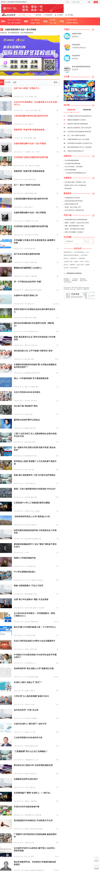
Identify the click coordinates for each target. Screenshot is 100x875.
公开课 (38, 23)
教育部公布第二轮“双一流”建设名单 (75, 185)
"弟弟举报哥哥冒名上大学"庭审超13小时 (32, 516)
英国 (26, 345)
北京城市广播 (68, 261)
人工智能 (37, 511)
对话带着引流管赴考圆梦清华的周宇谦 (31, 157)
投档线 (31, 96)
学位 (36, 345)
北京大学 (27, 400)
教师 (32, 359)
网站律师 (74, 280)
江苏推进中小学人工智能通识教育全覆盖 (32, 503)
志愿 (30, 787)
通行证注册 (83, 280)
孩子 (27, 414)
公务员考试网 (74, 267)
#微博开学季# (77, 33)
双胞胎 (33, 621)
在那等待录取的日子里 (71, 204)
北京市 (27, 110)
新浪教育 (75, 69)
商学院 (18, 20)
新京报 (66, 258)
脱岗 (32, 773)
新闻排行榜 (71, 110)
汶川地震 (38, 290)
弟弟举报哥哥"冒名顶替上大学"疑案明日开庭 (34, 668)
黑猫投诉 (75, 23)
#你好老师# (76, 44)
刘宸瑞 (27, 290)
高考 (9, 20)
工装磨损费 (28, 760)
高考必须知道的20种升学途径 (74, 201)
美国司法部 (34, 829)
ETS (87, 252)
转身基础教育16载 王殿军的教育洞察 (76, 219)
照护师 (34, 373)
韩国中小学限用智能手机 (25, 558)
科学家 (27, 746)
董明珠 (27, 428)
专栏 (51, 23)
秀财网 (87, 264)
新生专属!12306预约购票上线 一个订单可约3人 (35, 627)
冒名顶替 (31, 677)
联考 (38, 373)
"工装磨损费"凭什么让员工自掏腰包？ (31, 751)
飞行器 (27, 483)
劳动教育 (34, 718)
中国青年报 (73, 258)
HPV (26, 304)
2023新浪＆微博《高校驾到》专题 (75, 182)
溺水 (26, 331)
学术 (32, 856)
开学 (34, 248)
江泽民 (27, 649)
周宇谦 (37, 165)
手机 (34, 566)
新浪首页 (3, 2)
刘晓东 (27, 870)
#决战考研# (76, 55)
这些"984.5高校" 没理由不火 (27, 88)
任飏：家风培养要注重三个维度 (74, 226)
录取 (31, 110)
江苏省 (26, 511)
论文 (26, 856)
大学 (26, 96)
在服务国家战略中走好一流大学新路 (20, 29)
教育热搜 (52, 20)
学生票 (27, 248)
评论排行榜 (87, 110)
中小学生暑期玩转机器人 (25, 572)
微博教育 (75, 36)
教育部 (30, 138)
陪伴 (31, 414)
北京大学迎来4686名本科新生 (27, 392)
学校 (26, 469)
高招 (35, 110)
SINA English (68, 282)
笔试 (26, 359)
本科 (32, 400)
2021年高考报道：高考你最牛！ (74, 166)
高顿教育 (72, 264)
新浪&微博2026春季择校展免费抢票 (17, 2)
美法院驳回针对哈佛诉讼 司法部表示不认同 (33, 820)
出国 (32, 20)
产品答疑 (66, 280)
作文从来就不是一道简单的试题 (74, 210)
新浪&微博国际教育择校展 (81, 66)
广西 (26, 842)
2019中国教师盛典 (70, 169)
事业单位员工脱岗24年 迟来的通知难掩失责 (33, 765)
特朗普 (40, 829)
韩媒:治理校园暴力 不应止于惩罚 (28, 585)
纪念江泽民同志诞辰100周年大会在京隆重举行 (34, 641)
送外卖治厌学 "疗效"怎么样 (26, 710)
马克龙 (30, 608)
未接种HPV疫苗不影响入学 (26, 295)
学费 (34, 428)
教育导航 (38, 15)
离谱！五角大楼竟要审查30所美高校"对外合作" (35, 489)
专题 (54, 23)
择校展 (33, 23)
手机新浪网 (48, 15)
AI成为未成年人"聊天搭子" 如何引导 (30, 724)
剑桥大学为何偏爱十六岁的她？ (74, 232)
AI (33, 124)
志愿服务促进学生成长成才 (26, 779)
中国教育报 (81, 258)
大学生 (27, 704)
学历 (26, 525)
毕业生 (33, 442)
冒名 (29, 525)
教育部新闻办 (68, 252)
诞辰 (35, 649)
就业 (26, 442)
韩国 (30, 566)
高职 (39, 110)
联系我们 (66, 279)
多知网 (76, 261)
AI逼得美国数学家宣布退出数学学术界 (31, 116)
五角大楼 (27, 497)
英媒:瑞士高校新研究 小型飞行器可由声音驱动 (34, 475)
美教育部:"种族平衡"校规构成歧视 (29, 130)
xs (35, 663)
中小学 (13, 20)
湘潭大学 (34, 525)
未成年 (35, 317)
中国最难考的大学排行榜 (72, 198)
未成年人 (27, 276)
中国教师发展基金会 (79, 47)
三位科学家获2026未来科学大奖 (28, 737)
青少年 (36, 331)
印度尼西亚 (28, 815)
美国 (30, 124)
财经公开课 (80, 264)
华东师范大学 (39, 870)
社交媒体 (41, 608)
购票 (34, 635)
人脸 (32, 704)
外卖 (26, 718)
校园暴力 (31, 594)
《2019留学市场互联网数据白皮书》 (76, 173)
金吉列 (66, 264)
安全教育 (31, 331)
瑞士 (34, 483)
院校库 (75, 20)
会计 (9, 23)
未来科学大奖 (33, 746)
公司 (36, 760)
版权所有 (86, 289)
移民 (30, 317)
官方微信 (70, 15)
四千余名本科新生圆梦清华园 (27, 254)
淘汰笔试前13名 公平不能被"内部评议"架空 (33, 351)
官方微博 (60, 15)
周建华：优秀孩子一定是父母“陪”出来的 (77, 223)
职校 (26, 456)
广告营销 (74, 279)
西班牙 (27, 317)
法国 (26, 608)
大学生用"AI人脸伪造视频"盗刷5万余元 (31, 696)
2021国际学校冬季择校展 (72, 163)
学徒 (32, 345)
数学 (26, 124)
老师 (35, 193)
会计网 (66, 267)
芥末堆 (81, 261)
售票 (30, 248)
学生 (35, 456)
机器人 (41, 580)
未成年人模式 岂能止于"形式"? (28, 682)
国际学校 (37, 20)
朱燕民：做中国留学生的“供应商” (75, 229)
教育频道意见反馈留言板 (74, 273)
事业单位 (27, 773)
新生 (35, 262)
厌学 (29, 718)
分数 (35, 96)
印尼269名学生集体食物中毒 (26, 807)
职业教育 (17, 23)
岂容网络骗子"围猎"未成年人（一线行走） (33, 793)
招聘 (36, 387)
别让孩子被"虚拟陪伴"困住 (26, 406)
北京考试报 (83, 255)
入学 (32, 304)
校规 (34, 138)
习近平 (37, 152)
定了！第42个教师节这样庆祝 (27, 185)
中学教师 (32, 387)
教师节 (27, 193)
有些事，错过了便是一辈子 (73, 207)
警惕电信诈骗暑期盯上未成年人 (28, 268)
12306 (27, 635)
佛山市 (27, 387)
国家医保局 (28, 373)
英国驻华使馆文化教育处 (71, 255)
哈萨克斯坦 (28, 539)
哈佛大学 (27, 829)
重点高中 (31, 456)
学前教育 (32, 870)
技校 (30, 428)
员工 (33, 760)
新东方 (87, 261)
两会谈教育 (68, 188)
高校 (29, 442)
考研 (12, 23)
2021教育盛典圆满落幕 (72, 160)
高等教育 (28, 152)
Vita (29, 856)
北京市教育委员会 (79, 252)
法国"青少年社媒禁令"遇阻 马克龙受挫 (31, 599)
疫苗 (29, 304)
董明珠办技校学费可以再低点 (27, 420)
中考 (26, 663)
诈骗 (32, 276)
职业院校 (35, 539)
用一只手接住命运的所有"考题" (28, 282)
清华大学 (32, 165)
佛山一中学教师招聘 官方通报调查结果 (31, 378)
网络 (35, 276)
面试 (29, 359)
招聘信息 (83, 279)
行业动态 (69, 20)
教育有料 (69, 23)
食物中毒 (38, 815)
